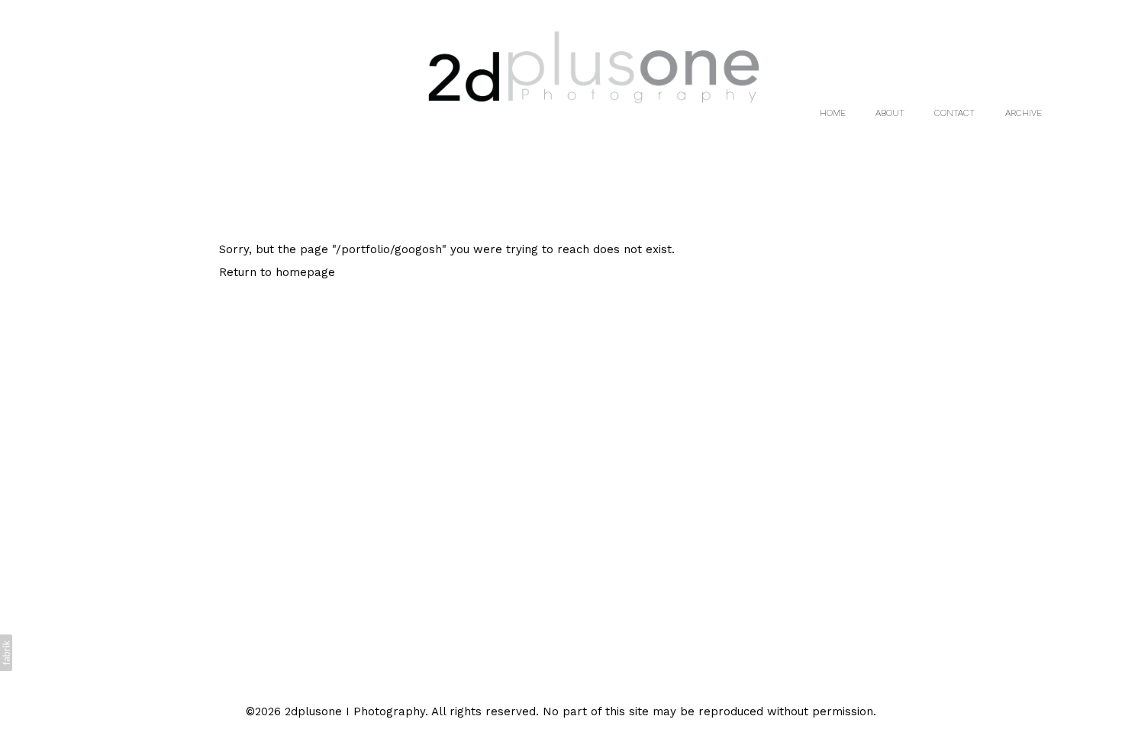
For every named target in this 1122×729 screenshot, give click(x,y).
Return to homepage (277, 272)
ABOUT (889, 113)
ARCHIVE (1023, 113)
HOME (833, 113)
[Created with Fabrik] (6, 652)
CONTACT (954, 113)
